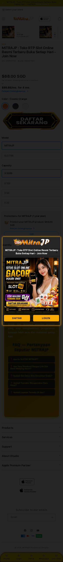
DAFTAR (17, 318)
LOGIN (46, 318)
